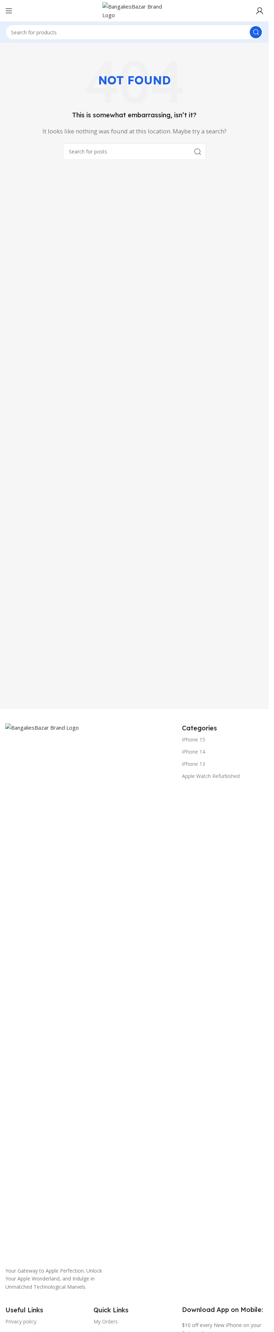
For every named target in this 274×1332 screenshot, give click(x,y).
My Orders (105, 1321)
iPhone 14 (193, 751)
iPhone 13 (193, 763)
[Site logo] (134, 10)
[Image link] (90, 990)
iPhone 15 (193, 739)
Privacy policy (20, 1321)
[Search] (256, 32)
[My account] (260, 11)
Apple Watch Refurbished (211, 776)
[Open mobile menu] (9, 11)
